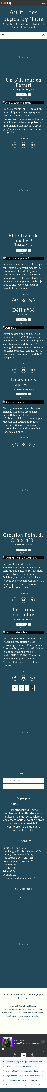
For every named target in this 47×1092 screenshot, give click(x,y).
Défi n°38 (23, 310)
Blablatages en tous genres (23, 90)
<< (15, 687)
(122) (18, 854)
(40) (10, 867)
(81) (18, 857)
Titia (29, 826)
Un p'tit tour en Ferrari (23, 82)
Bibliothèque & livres (23, 245)
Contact (39, 1009)
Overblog (23, 997)
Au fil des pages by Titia (23, 15)
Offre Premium (11, 1016)
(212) (15, 847)
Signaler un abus (7, 1013)
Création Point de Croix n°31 (23, 537)
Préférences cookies (23, 1019)
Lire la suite (23, 138)
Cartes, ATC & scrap (23, 315)
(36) (9, 871)
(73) (10, 864)
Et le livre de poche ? (23, 238)
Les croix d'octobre (23, 611)
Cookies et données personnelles (28, 1016)
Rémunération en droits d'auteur (33, 1013)
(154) (22, 851)
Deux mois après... (23, 381)
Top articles (30, 1009)
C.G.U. (18, 1013)
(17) (19, 878)
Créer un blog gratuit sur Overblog (13, 1009)
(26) (10, 874)
